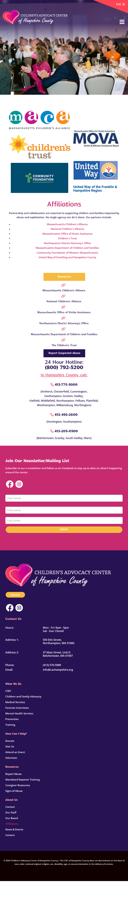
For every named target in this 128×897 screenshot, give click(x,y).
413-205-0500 (66, 431)
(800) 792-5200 (64, 367)
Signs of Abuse (14, 790)
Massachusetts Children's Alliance (67, 224)
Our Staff (10, 812)
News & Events (14, 829)
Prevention (12, 719)
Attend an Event (15, 752)
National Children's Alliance (67, 228)
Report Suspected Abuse (64, 353)
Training (10, 724)
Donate (15, 595)
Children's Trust (67, 238)
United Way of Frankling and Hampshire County (67, 257)
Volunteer (11, 757)
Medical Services (15, 702)
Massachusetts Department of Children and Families (67, 247)
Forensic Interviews (17, 707)
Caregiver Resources (17, 785)
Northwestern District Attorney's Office (67, 243)
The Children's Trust (64, 345)
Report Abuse (13, 774)
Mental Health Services (19, 713)
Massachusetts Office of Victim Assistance (67, 233)
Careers (10, 835)
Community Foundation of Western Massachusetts (67, 252)
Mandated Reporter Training (22, 779)
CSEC (8, 690)
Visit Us (9, 746)
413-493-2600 (66, 415)
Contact (10, 806)
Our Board (11, 818)
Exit (118, 4)
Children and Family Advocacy (23, 696)
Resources (64, 277)
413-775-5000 (66, 385)
